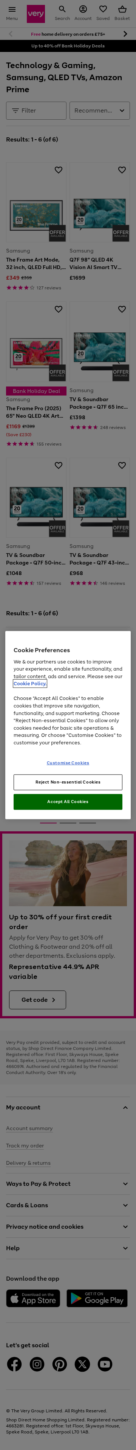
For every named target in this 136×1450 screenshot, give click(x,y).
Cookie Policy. (30, 683)
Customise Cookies (68, 763)
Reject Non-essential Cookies (68, 782)
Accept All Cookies (67, 802)
